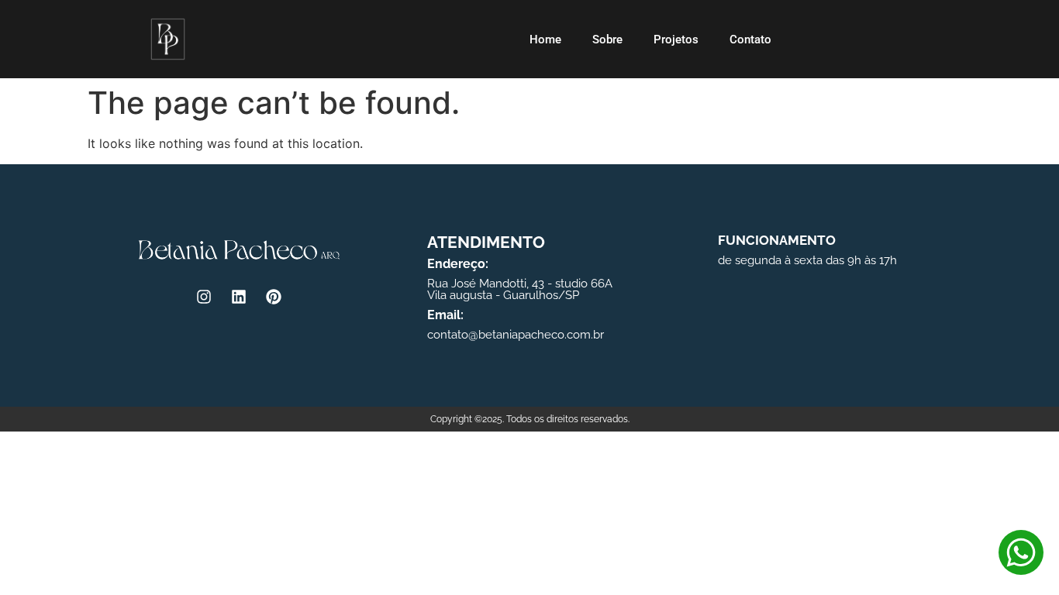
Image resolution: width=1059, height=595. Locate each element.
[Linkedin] (238, 296)
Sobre (607, 39)
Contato (750, 39)
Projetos (676, 39)
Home (545, 39)
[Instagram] (203, 296)
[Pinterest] (273, 296)
